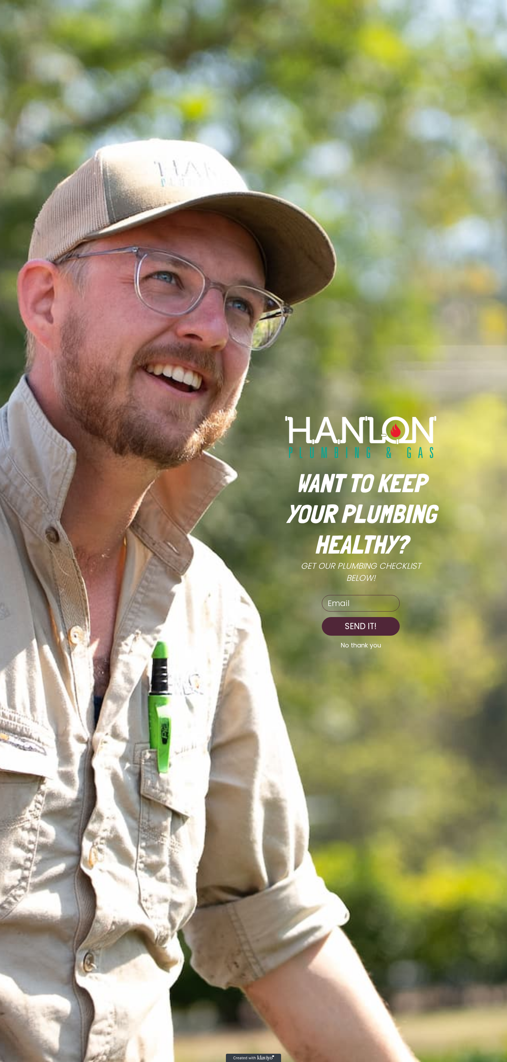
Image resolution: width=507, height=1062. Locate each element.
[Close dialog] (500, 7)
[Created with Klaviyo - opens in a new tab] (253, 1058)
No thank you (361, 645)
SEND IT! (361, 626)
